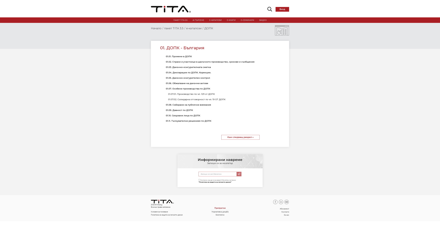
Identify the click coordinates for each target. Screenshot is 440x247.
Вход (282, 9)
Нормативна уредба (220, 212)
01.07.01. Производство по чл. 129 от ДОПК (191, 94)
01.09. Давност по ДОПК (179, 110)
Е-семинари (247, 20)
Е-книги (231, 20)
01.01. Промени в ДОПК (179, 56)
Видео (263, 20)
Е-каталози (215, 20)
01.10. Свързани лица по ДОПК (183, 115)
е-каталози (194, 28)
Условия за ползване (159, 212)
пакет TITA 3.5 (180, 20)
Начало (156, 28)
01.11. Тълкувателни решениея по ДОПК (188, 121)
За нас (286, 215)
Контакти (285, 212)
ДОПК (208, 28)
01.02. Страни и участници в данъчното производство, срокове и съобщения (210, 62)
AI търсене (198, 20)
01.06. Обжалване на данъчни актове (187, 83)
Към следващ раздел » (240, 137)
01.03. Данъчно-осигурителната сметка (188, 67)
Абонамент (284, 209)
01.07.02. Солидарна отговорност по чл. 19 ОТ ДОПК (197, 99)
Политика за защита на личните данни (167, 215)
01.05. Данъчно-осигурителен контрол (188, 78)
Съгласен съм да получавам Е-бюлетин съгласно (217, 181)
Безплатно (220, 215)
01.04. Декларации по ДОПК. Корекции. (188, 72)
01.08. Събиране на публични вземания (188, 105)
